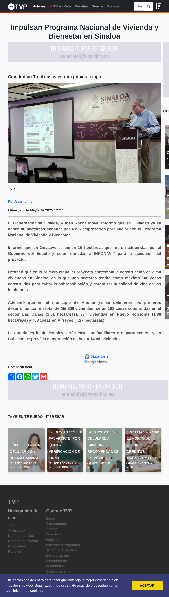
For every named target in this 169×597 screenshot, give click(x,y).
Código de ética (58, 571)
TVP (11, 525)
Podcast (14, 551)
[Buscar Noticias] (148, 6)
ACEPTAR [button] (147, 585)
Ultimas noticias (21, 535)
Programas (17, 546)
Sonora (113, 6)
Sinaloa (98, 6)
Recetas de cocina (23, 541)
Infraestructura (58, 555)
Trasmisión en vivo (61, 550)
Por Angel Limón (21, 201)
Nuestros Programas (63, 545)
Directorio (54, 534)
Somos (52, 529)
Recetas (81, 6)
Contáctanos (56, 524)
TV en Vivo (61, 6)
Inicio (50, 518)
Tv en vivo (16, 530)
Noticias (39, 6)
